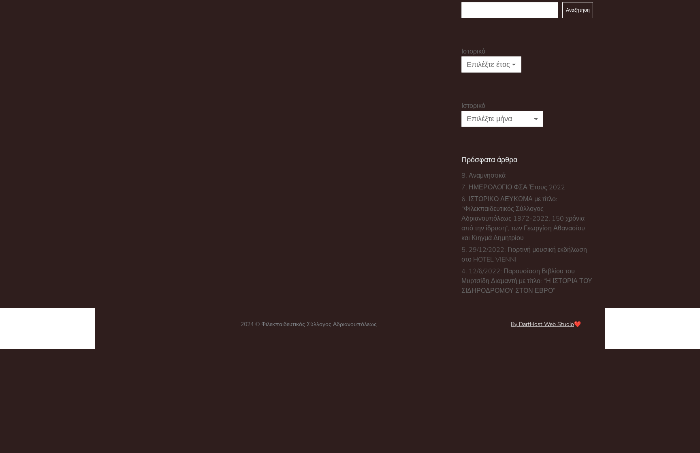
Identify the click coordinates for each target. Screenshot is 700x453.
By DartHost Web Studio (542, 324)
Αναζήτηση (578, 10)
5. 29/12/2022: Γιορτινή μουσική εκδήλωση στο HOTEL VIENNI (524, 254)
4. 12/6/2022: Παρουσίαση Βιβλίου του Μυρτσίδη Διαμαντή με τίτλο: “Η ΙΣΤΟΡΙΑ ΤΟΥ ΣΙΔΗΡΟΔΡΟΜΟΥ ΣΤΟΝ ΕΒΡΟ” (526, 281)
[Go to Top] (688, 441)
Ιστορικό (473, 51)
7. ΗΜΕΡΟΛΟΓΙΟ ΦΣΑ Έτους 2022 (513, 187)
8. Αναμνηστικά (483, 175)
